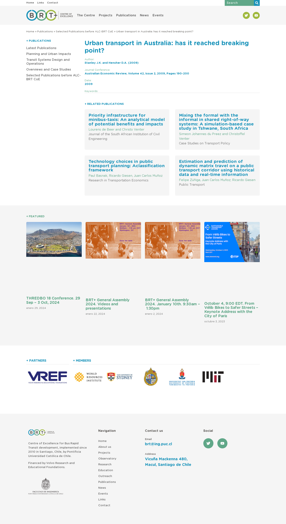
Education (105, 470)
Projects (105, 15)
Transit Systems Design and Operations (48, 61)
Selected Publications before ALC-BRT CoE (84, 31)
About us (104, 446)
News (144, 15)
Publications (126, 15)
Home (30, 31)
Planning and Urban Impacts (48, 54)
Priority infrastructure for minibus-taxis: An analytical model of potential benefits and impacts (127, 119)
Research (104, 464)
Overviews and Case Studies (48, 69)
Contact (104, 505)
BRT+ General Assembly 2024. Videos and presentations (108, 304)
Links (101, 499)
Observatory (107, 458)
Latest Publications (41, 48)
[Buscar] (257, 3)
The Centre (86, 15)
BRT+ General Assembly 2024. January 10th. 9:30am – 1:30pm (172, 304)
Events (158, 15)
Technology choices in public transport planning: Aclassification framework (127, 165)
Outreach (105, 476)
